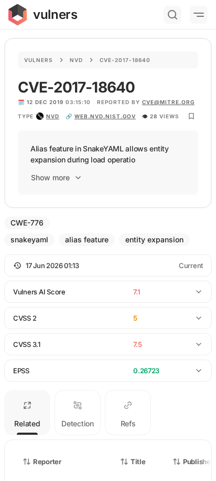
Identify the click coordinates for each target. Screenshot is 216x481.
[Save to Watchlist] (191, 116)
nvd (52, 116)
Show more (50, 177)
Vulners (38, 60)
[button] (108, 265)
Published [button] (198, 461)
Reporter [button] (47, 461)
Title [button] (138, 461)
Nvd (76, 60)
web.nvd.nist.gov (105, 116)
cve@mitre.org (168, 102)
